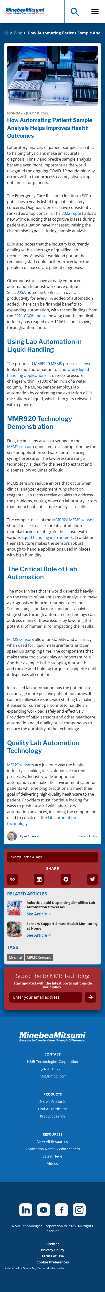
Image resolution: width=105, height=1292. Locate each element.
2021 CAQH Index (30, 315)
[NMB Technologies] (7, 33)
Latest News (53, 1156)
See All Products (52, 1101)
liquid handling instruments (47, 537)
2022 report (72, 213)
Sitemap (53, 1243)
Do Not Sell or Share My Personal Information (34, 1268)
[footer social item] (25, 1209)
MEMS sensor (19, 446)
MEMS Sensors (39, 957)
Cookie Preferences (52, 1262)
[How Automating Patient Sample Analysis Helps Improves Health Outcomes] (27, 12)
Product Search (52, 1116)
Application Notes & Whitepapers (52, 1149)
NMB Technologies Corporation (52, 1061)
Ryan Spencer (30, 836)
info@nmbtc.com (52, 1076)
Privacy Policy (52, 1250)
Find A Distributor (52, 1109)
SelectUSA (16, 292)
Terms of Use (53, 1256)
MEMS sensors (20, 639)
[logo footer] (52, 1040)
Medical (15, 957)
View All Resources (52, 1141)
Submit (90, 997)
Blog (18, 33)
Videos (52, 1163)
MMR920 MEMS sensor (73, 520)
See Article (37, 914)
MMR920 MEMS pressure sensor (63, 363)
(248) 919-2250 (52, 1068)
